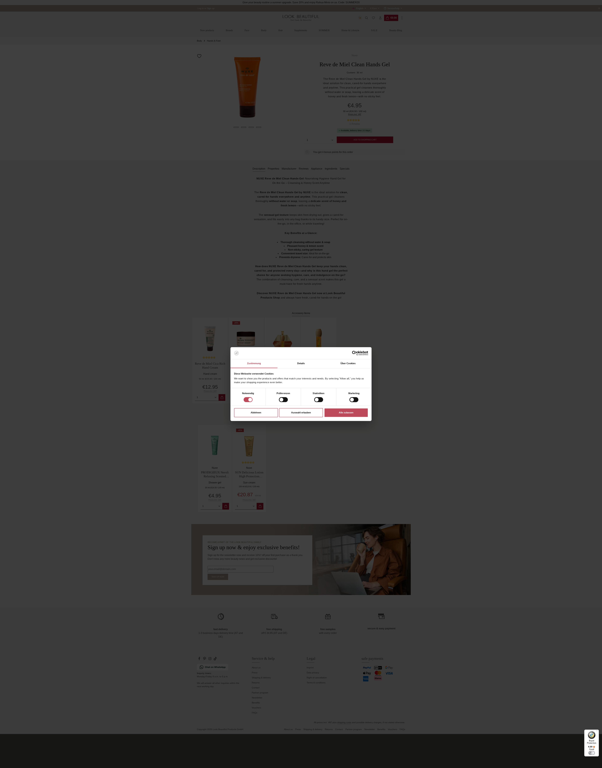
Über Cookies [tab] (348, 363)
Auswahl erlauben (301, 412)
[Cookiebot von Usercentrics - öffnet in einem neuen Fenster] (354, 353)
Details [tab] (301, 363)
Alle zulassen (346, 412)
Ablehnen (256, 412)
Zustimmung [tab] (254, 363)
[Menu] (597, 731)
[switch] (283, 399)
